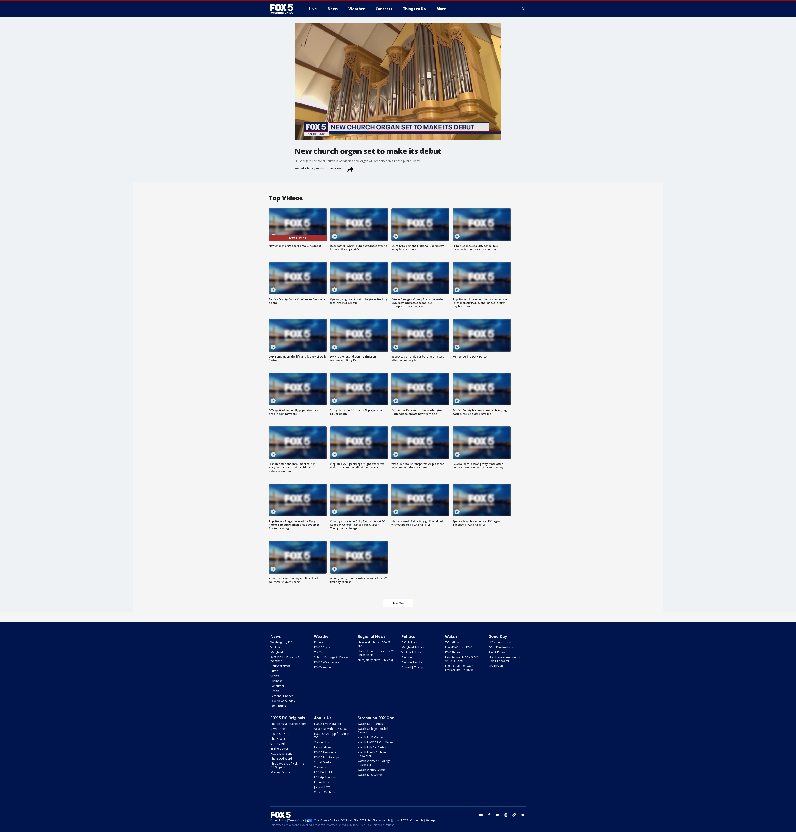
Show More (398, 603)
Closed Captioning (326, 792)
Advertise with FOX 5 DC (330, 729)
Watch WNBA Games (372, 770)
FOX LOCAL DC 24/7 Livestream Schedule (459, 668)
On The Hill (277, 744)
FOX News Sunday (282, 701)
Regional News (371, 636)
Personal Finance (281, 696)
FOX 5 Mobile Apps (327, 757)
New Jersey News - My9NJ (375, 660)
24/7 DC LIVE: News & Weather (285, 659)
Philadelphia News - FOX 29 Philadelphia (376, 653)
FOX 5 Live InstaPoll (327, 724)
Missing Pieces (280, 772)
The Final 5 (277, 739)
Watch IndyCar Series (372, 747)
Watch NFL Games (370, 724)
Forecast (320, 642)
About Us (322, 717)
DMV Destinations (501, 647)
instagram (505, 815)
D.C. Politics (409, 642)
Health (274, 691)
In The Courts (279, 749)
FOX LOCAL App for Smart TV (331, 735)
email (522, 815)
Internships (321, 782)
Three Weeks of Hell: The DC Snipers (287, 765)
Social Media (322, 762)
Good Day (498, 636)
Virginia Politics (411, 652)
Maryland (276, 652)
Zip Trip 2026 (497, 666)
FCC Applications (325, 777)
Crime (274, 671)
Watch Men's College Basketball (372, 754)
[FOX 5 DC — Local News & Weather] (284, 9)
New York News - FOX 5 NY (374, 644)
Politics (408, 636)
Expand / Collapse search (523, 9)
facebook (489, 815)
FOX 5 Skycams (324, 647)
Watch (451, 636)
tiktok (514, 815)
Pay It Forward (498, 652)
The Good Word (281, 758)
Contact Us (321, 742)
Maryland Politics (412, 647)
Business (276, 681)
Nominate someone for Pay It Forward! (505, 659)
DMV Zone (277, 729)
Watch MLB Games (371, 737)
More (441, 8)
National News (280, 666)
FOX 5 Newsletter (326, 752)
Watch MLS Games (370, 775)
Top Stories (278, 706)
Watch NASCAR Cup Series (375, 742)
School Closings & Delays (331, 657)
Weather (322, 636)
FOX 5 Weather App (327, 662)
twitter (497, 815)
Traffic (318, 652)
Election (406, 657)
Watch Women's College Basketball (374, 763)
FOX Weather (323, 667)
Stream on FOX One (376, 717)
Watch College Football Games (373, 730)
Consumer (277, 686)
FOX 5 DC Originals (287, 717)
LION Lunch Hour (500, 642)
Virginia (275, 647)
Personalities (322, 747)
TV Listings (452, 642)
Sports (274, 676)
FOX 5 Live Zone (281, 753)
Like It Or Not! (279, 734)
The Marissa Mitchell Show (288, 724)
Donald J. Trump (412, 667)
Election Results (411, 662)
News (275, 636)
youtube (481, 815)
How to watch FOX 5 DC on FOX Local (461, 659)
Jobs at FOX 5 (323, 787)
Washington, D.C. (281, 642)
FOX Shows (452, 652)
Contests (320, 767)
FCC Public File (324, 772)
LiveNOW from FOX (458, 647)
